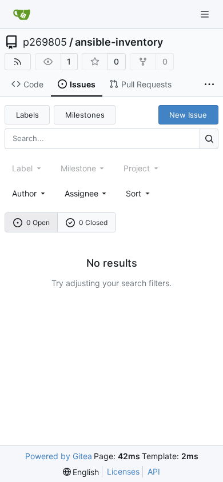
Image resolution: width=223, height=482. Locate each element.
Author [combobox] (24, 193)
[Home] (22, 14)
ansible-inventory (119, 42)
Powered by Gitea (58, 456)
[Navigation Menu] (205, 14)
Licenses (123, 471)
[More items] (209, 85)
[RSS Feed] (18, 61)
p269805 (45, 42)
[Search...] (209, 138)
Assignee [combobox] (81, 193)
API (154, 471)
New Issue (188, 114)
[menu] (138, 193)
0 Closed (93, 222)
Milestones (85, 114)
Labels (27, 114)
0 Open (38, 222)
